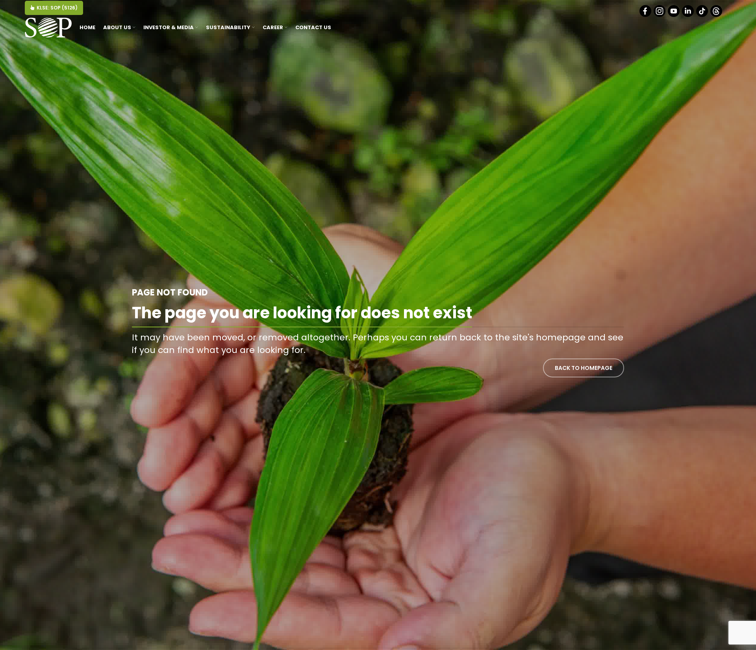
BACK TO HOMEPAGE (583, 368)
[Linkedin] (688, 15)
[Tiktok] (702, 15)
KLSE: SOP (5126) (57, 7)
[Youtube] (674, 15)
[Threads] (716, 15)
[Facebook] (645, 15)
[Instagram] (660, 15)
